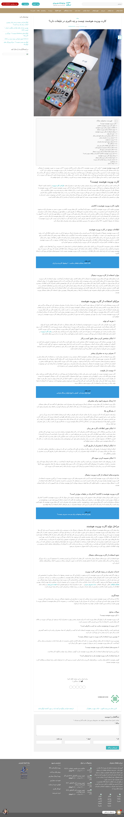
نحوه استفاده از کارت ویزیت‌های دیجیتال (105, 157)
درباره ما (50, 10)
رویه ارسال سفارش (55, 776)
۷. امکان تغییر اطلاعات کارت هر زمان (106, 145)
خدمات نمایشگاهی (68, 10)
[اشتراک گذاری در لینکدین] (70, 687)
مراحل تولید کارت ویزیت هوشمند (107, 155)
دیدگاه (117, 723)
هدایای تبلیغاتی (119, 10)
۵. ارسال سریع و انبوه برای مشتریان (106, 141)
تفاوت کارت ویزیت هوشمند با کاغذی (106, 125)
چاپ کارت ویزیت (46, 331)
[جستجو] (83, 4)
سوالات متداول (110, 163)
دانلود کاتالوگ (58, 10)
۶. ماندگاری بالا (111, 143)
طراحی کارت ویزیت (58, 185)
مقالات (38, 10)
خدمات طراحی (86, 10)
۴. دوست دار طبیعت (110, 139)
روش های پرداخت (55, 772)
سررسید (103, 10)
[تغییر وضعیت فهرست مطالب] (115, 121)
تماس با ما (33, 10)
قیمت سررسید (52, 584)
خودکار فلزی (57, 789)
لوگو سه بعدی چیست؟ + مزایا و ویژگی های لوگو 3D (16, 43)
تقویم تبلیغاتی (95, 10)
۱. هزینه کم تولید (111, 133)
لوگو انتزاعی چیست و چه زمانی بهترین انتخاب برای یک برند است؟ (17, 23)
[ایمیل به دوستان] (77, 687)
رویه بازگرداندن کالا (55, 768)
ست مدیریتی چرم (90, 584)
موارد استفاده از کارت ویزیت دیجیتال (106, 129)
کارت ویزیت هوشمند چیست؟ (108, 123)
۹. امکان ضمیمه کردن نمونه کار (107, 149)
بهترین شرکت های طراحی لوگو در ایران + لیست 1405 (16, 29)
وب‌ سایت (59, 738)
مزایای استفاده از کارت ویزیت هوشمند (105, 131)
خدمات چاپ (77, 10)
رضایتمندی (43, 10)
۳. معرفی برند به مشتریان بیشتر (107, 137)
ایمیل (88, 738)
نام (117, 738)
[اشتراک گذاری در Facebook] (84, 687)
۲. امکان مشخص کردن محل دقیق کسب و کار (104, 135)
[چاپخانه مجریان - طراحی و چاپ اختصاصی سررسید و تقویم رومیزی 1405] (62, 4)
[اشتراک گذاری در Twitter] (80, 687)
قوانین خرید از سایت (54, 784)
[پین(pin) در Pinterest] (74, 687)
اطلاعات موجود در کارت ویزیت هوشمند (105, 127)
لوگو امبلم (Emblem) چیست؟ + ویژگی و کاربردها (17, 34)
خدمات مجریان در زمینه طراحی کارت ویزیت (104, 159)
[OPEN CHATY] (118, 812)
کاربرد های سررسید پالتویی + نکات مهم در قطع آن (102, 708)
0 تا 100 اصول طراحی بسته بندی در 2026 (16, 39)
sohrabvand (71, 26)
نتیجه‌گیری (112, 161)
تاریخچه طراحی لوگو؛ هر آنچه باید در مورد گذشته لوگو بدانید (56, 708)
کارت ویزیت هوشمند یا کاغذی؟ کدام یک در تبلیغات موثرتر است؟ (98, 153)
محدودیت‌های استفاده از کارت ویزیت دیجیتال (103, 151)
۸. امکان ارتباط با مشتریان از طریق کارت (105, 147)
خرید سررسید (56, 793)
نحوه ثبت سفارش (55, 780)
